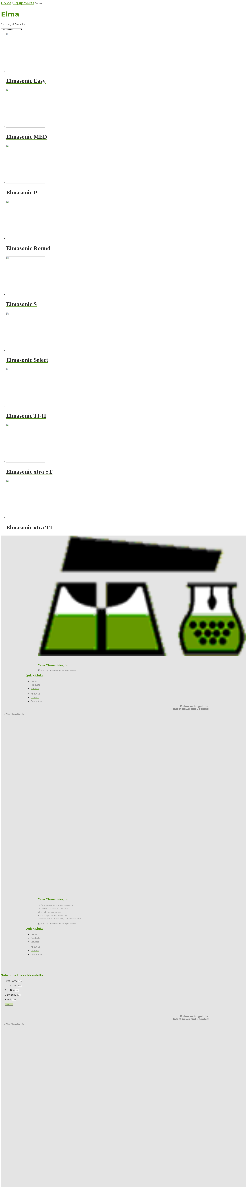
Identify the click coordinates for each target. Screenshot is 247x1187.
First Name (11, 981)
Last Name (11, 985)
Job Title (10, 990)
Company (11, 995)
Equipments (23, 3)
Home (6, 3)
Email (8, 999)
